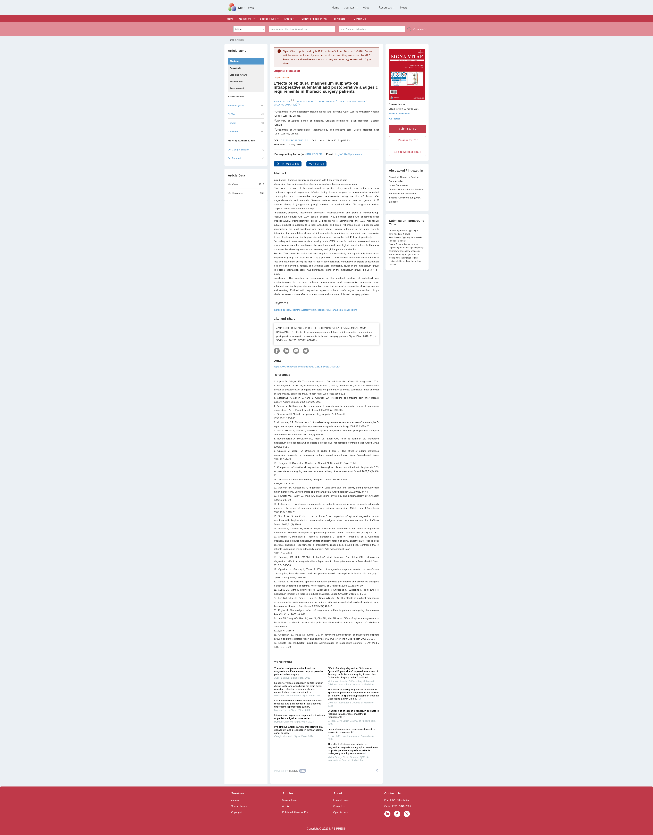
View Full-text (316, 164)
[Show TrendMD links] (377, 770)
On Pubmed (234, 158)
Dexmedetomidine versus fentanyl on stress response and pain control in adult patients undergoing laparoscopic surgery (298, 703)
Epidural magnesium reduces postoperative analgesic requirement (351, 730)
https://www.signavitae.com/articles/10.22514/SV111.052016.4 (307, 366)
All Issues (394, 118)
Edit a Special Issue (407, 152)
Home (335, 7)
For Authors (338, 18)
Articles (288, 18)
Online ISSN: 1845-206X (397, 806)
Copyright (236, 812)
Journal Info (245, 18)
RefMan (232, 123)
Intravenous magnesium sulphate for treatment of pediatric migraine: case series (299, 717)
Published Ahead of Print (313, 18)
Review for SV (407, 140)
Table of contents (399, 113)
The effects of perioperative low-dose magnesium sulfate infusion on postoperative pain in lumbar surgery (298, 671)
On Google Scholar (238, 149)
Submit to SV (407, 128)
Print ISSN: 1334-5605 (396, 800)
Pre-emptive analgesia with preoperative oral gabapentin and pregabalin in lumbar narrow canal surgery (298, 729)
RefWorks (233, 131)
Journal (235, 800)
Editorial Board (341, 800)
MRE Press (246, 8)
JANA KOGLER (313, 154)
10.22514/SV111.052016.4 (294, 140)
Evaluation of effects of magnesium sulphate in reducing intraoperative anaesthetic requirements (353, 713)
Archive (286, 806)
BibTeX (231, 114)
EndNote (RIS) (236, 105)
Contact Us (360, 18)
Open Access (340, 812)
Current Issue (289, 800)
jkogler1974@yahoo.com (348, 154)
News (403, 7)
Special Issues (268, 18)
